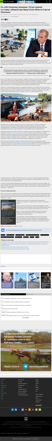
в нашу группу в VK (15, 230)
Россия (37, 237)
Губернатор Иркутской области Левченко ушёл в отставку (14, 247)
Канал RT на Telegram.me (12, 409)
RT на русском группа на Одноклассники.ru (29, 409)
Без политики (3, 393)
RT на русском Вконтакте (16, 409)
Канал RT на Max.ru (22, 409)
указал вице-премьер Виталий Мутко (19, 142)
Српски (37, 389)
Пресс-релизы (21, 379)
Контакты (20, 387)
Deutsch (37, 381)
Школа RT (38, 401)
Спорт (2, 389)
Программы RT (21, 385)
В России (3, 235)
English (37, 379)
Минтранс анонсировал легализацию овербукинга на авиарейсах (16, 305)
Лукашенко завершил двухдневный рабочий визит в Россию (15, 312)
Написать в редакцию (22, 391)
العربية (36, 385)
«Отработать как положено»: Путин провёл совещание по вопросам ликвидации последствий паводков (25, 242)
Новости (2, 379)
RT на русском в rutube (26, 409)
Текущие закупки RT (22, 389)
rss (36, 409)
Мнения (2, 394)
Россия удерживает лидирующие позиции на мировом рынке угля (16, 298)
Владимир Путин (10, 235)
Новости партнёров (22, 393)
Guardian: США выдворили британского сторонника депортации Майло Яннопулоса (20, 315)
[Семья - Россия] (26, 1)
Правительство (19, 237)
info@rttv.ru (28, 425)
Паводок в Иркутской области (7, 237)
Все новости (26, 317)
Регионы (32, 237)
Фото (2, 396)
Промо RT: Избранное (22, 383)
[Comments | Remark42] (26, 259)
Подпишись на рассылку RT (40, 409)
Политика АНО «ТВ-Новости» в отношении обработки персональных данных (26, 427)
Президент (26, 237)
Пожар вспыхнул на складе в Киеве (9, 308)
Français (37, 383)
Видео (2, 398)
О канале (20, 381)
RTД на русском (39, 396)
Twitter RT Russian (19, 409)
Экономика (3, 387)
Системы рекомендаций (23, 394)
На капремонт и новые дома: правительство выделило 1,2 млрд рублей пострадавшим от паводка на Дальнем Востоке (8, 213)
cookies (29, 438)
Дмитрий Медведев (20, 235)
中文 (36, 391)
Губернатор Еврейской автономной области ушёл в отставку (15, 248)
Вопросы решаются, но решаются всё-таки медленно (16, 132)
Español (37, 387)
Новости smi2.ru (3, 266)
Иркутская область (44, 235)
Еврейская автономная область (32, 235)
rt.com (11, 422)
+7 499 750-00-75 (45, 424)
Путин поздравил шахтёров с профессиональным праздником (15, 301)
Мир (2, 381)
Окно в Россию (39, 400)
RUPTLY (37, 398)
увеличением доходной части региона (19, 145)
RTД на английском (39, 394)
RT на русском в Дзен (33, 409)
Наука (2, 391)
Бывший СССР (4, 385)
